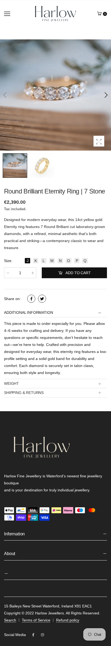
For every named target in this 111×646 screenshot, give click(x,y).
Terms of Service (36, 620)
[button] (105, 95)
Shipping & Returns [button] (24, 392)
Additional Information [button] (28, 312)
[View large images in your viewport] (98, 141)
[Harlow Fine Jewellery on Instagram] (42, 635)
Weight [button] (11, 383)
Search (10, 620)
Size (8, 261)
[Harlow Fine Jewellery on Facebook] (33, 635)
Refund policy (67, 620)
